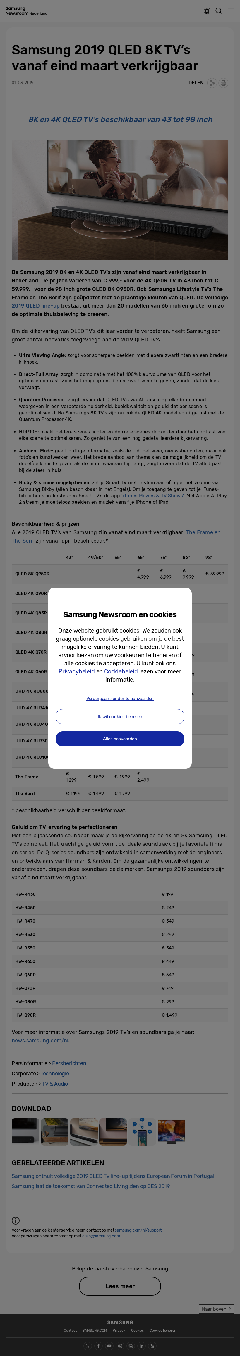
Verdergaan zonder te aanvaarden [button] (120, 698)
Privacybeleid (77, 671)
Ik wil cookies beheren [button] (120, 716)
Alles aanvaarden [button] (120, 739)
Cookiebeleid (121, 671)
